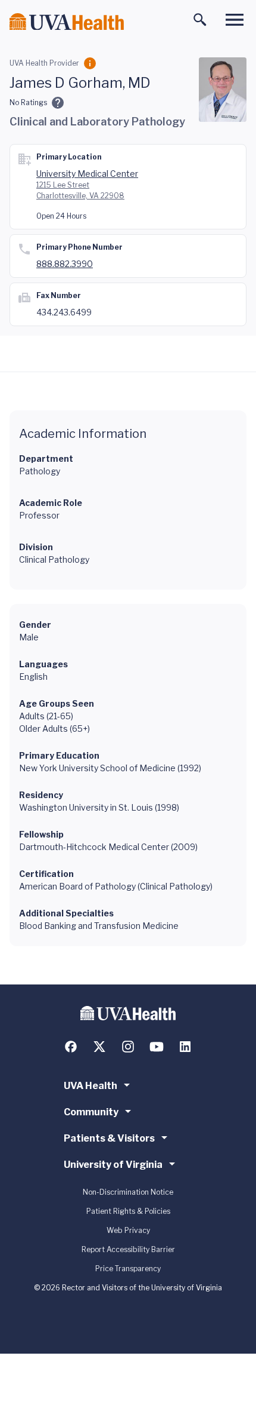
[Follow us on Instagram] (128, 1046)
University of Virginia (113, 1164)
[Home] (67, 21)
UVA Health (90, 1085)
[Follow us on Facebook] (71, 1046)
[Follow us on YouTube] (156, 1046)
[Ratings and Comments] (58, 103)
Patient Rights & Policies (128, 1211)
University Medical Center (87, 173)
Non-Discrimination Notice (128, 1192)
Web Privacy (128, 1230)
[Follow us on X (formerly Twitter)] (99, 1046)
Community (91, 1112)
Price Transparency (128, 1268)
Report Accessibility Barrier (128, 1249)
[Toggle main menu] (234, 19)
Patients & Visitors (109, 1138)
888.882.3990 (64, 264)
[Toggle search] (200, 19)
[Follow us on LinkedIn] (185, 1046)
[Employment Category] (90, 63)
